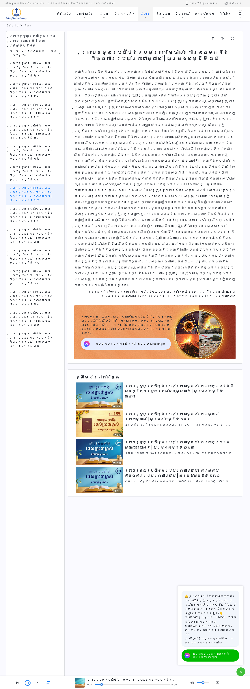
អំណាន (145, 14)
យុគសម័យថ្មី (204, 14)
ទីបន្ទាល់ (182, 14)
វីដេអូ (104, 14)
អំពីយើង (225, 14)
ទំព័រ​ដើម (64, 14)
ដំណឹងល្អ (163, 14)
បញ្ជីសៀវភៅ (85, 14)
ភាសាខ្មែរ (235, 3)
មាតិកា (81, 38)
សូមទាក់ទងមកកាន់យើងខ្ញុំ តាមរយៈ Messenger (211, 655)
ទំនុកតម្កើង (124, 14)
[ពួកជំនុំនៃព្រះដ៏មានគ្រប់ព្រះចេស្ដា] (16, 14)
